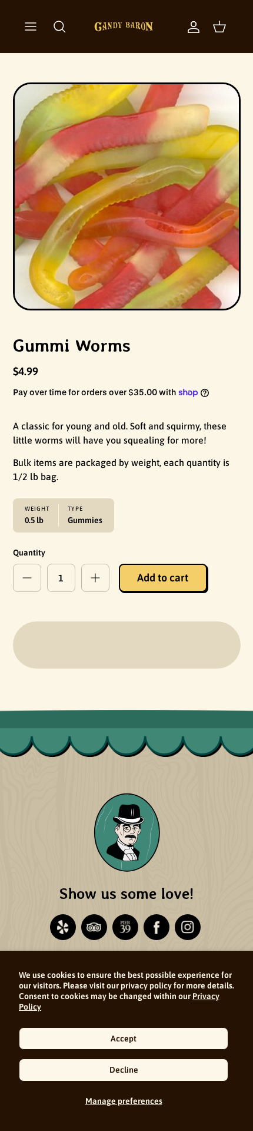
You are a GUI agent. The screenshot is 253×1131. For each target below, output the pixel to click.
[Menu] (31, 26)
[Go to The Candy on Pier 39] (125, 927)
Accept (124, 1038)
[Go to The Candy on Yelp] (63, 927)
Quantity (29, 552)
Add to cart (162, 577)
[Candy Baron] (123, 26)
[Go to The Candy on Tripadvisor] (94, 927)
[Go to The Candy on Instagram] (188, 927)
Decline (123, 1069)
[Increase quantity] (95, 578)
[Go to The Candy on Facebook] (156, 927)
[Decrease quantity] (27, 578)
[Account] (188, 26)
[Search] (59, 26)
